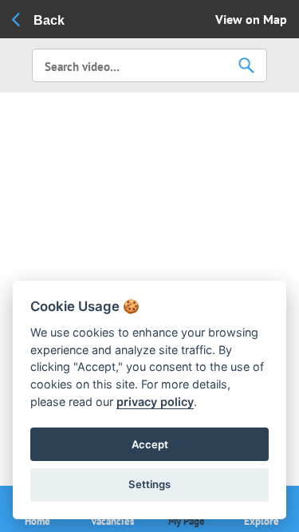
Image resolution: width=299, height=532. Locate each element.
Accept (150, 444)
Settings (149, 484)
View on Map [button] (251, 19)
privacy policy (155, 401)
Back (49, 20)
